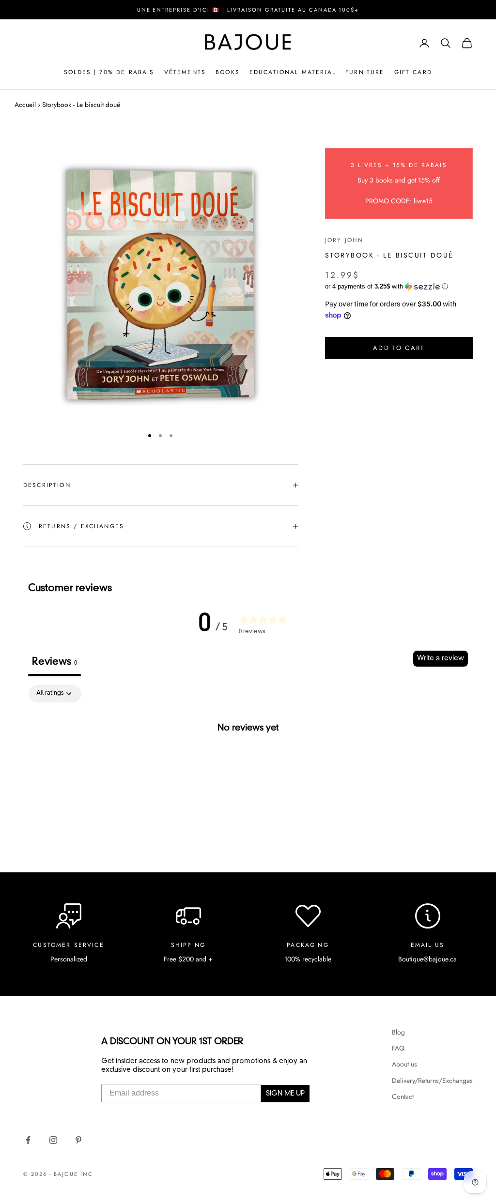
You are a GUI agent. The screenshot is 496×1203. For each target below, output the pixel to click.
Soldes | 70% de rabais (109, 72)
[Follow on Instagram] (53, 1140)
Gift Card (413, 72)
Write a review (440, 658)
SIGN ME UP (285, 1093)
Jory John (344, 240)
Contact (403, 1096)
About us (404, 1064)
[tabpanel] (248, 760)
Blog (398, 1032)
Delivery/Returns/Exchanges (432, 1080)
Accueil (25, 104)
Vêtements (185, 72)
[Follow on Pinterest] (78, 1140)
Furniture (364, 72)
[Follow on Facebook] (28, 1140)
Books (228, 72)
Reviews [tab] (54, 662)
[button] (399, 286)
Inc (86, 1174)
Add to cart (399, 347)
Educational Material (292, 72)
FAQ (398, 1048)
